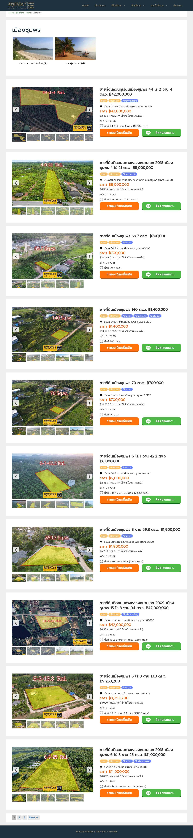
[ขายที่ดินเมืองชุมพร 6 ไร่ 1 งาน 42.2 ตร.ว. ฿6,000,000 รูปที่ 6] (91, 504)
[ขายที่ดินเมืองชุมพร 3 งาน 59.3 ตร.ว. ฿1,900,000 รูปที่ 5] (77, 578)
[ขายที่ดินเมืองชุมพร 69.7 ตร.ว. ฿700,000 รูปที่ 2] (33, 284)
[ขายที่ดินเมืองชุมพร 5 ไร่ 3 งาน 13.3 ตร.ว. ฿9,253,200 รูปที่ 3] (48, 724)
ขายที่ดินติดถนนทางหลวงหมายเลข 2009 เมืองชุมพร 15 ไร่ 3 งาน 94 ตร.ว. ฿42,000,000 (137, 605)
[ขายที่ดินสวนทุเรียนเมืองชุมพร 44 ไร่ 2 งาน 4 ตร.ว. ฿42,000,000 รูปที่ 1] (19, 137)
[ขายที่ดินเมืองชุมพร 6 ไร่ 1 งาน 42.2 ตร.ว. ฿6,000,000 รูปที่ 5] (77, 504)
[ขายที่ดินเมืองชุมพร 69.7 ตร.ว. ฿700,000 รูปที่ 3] (48, 284)
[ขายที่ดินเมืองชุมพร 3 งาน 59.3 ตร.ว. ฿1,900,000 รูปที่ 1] (19, 578)
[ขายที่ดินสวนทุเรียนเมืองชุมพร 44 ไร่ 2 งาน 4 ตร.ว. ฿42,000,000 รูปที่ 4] (62, 137)
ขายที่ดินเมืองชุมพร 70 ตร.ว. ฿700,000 (132, 383)
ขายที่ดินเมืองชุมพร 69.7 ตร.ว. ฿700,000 (133, 236)
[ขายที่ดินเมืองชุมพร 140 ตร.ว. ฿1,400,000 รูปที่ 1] (19, 357)
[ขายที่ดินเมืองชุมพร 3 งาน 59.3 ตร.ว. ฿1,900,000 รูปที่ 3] (48, 578)
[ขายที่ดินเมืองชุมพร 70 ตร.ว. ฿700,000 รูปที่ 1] (19, 431)
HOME (85, 5)
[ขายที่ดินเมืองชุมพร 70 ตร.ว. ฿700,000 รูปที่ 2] (33, 431)
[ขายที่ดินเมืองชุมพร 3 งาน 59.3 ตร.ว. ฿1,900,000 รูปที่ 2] (33, 578)
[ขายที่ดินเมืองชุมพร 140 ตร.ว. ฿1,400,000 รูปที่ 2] (33, 357)
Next (33, 817)
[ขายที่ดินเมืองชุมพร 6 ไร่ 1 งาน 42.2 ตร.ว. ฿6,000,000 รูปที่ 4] (62, 504)
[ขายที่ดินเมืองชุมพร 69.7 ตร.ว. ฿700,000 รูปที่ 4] (62, 284)
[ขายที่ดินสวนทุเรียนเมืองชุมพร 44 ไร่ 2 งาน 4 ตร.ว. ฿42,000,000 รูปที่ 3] (48, 137)
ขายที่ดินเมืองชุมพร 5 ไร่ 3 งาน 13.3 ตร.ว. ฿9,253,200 (133, 679)
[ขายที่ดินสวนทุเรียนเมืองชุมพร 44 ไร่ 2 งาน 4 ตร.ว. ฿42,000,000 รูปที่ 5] (77, 137)
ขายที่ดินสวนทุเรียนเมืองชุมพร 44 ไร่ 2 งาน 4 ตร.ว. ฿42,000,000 (136, 92)
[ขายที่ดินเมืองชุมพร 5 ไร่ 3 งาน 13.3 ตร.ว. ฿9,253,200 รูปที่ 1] (19, 724)
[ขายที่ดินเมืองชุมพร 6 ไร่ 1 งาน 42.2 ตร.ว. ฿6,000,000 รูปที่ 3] (48, 504)
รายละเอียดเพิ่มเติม (119, 132)
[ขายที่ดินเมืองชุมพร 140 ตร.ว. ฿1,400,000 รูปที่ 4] (62, 357)
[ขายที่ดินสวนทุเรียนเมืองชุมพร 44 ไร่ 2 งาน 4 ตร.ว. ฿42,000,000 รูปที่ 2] (33, 137)
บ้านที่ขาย (136, 5)
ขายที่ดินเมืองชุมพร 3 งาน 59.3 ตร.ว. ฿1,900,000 (140, 529)
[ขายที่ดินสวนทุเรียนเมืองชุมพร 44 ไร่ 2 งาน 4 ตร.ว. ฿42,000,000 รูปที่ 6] (91, 137)
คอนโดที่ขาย (157, 5)
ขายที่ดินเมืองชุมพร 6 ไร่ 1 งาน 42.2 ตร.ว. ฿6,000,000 (133, 458)
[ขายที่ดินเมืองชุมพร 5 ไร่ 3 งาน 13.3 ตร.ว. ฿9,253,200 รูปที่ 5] (77, 724)
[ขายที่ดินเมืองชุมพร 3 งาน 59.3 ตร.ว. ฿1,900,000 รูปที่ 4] (62, 578)
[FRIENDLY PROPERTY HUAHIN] (21, 5)
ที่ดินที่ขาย (116, 5)
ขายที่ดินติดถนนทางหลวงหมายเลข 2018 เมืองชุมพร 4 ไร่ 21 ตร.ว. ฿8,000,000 (136, 165)
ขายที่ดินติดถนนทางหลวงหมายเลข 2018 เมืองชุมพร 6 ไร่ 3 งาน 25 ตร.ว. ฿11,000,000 (136, 752)
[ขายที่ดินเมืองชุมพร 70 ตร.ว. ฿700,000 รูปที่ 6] (91, 431)
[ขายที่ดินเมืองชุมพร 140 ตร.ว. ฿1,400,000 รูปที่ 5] (77, 357)
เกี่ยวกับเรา (100, 5)
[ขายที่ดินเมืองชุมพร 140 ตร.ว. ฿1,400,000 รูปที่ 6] (91, 357)
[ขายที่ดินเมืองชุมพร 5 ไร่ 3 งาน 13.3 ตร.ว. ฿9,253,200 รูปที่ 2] (33, 724)
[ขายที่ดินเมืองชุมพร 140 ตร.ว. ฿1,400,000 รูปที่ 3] (48, 357)
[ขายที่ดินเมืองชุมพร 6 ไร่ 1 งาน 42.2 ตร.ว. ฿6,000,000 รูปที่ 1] (19, 504)
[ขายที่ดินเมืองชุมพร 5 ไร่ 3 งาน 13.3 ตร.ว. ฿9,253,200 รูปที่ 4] (62, 724)
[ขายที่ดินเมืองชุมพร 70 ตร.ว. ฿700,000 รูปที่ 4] (62, 431)
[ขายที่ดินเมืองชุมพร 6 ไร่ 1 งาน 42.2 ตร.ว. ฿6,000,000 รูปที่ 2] (33, 504)
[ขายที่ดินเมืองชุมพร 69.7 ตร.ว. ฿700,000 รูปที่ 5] (77, 284)
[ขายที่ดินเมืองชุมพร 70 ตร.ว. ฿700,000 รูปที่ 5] (77, 431)
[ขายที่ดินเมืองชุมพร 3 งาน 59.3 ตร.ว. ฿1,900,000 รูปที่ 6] (91, 578)
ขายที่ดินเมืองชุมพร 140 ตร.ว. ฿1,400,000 (134, 309)
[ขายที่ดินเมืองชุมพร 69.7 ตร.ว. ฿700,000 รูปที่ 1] (19, 284)
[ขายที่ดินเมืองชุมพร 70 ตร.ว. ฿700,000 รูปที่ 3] (48, 431)
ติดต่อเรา (177, 5)
